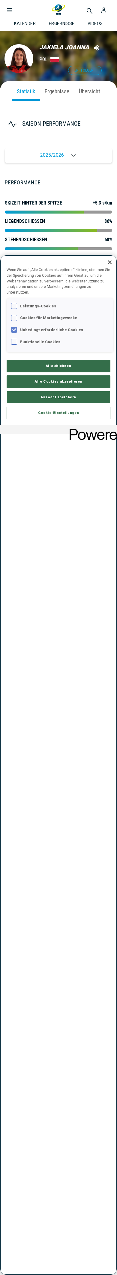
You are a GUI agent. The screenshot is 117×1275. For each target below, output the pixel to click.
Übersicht (89, 91)
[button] (9, 7)
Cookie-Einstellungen (58, 413)
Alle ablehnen (58, 366)
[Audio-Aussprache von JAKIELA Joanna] (97, 48)
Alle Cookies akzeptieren (58, 381)
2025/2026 (52, 155)
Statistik (26, 91)
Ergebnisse (57, 91)
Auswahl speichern (58, 397)
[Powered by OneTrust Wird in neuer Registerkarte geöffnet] (91, 430)
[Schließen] (109, 262)
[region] (58, 765)
